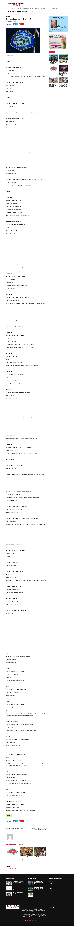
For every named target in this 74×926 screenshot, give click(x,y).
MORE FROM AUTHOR (19, 844)
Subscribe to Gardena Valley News (25, 11)
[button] (66, 8)
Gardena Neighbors (11, 11)
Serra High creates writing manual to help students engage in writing (18, 893)
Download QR (9, 815)
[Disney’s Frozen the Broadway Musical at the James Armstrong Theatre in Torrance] (63, 68)
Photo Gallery (51, 885)
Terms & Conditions (53, 893)
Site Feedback (65, 924)
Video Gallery (51, 886)
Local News (13, 8)
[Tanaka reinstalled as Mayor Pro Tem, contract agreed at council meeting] (26, 851)
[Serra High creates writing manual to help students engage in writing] (9, 894)
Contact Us (51, 883)
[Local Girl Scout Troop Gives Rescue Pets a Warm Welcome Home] (63, 80)
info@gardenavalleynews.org (32, 920)
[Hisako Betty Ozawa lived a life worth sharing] (40, 851)
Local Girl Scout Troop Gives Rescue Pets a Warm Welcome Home (63, 85)
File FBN (48, 8)
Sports (19, 8)
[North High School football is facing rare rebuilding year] (53, 80)
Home (8, 8)
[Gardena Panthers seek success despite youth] (63, 58)
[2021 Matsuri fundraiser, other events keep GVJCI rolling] (9, 888)
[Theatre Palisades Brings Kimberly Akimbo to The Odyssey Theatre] (53, 58)
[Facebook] (50, 908)
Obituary (43, 8)
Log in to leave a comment (11, 868)
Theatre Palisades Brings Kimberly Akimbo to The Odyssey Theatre (53, 62)
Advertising (51, 892)
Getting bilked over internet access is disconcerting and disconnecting (39, 829)
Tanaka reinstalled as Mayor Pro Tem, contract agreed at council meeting (25, 858)
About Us (51, 881)
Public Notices (55, 8)
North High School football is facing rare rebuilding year (53, 85)
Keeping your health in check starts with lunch (14, 828)
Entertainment (35, 8)
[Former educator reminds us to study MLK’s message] (9, 883)
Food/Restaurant (27, 8)
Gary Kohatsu (9, 21)
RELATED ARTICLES (10, 844)
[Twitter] (53, 908)
